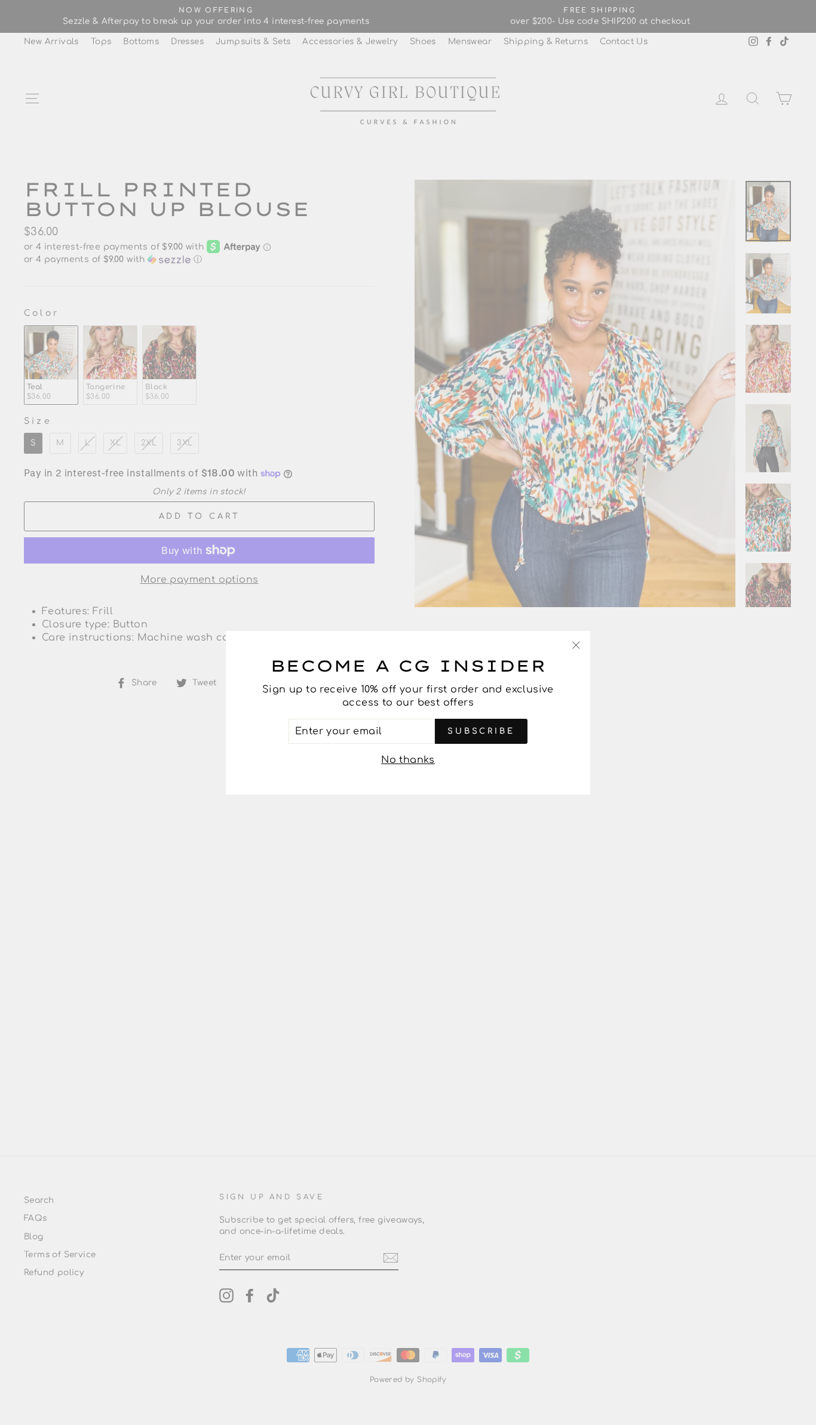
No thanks (408, 760)
